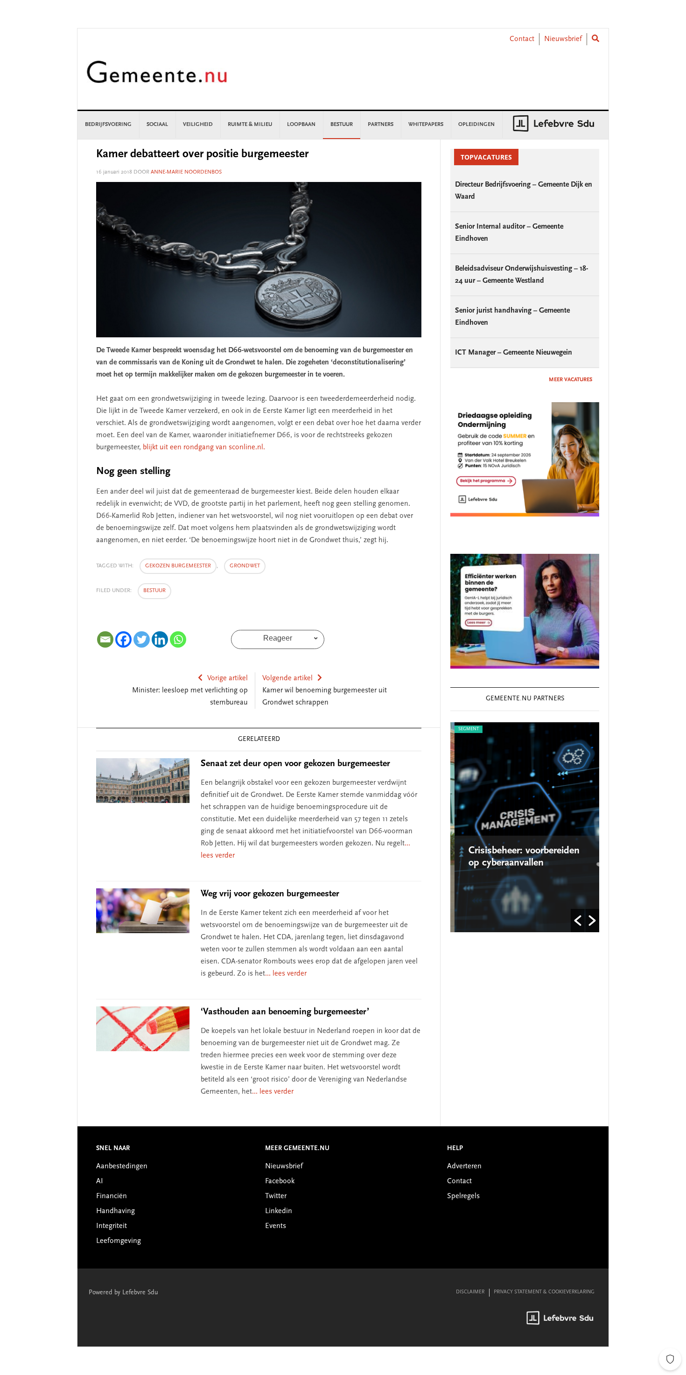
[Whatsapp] (178, 639)
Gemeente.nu (157, 78)
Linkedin (278, 1211)
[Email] (105, 639)
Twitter (276, 1196)
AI (99, 1181)
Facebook (279, 1181)
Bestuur (154, 590)
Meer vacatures (570, 380)
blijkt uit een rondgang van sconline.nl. (204, 447)
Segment (464, 729)
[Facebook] (123, 639)
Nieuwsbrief (563, 39)
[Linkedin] (160, 639)
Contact (522, 39)
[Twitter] (141, 639)
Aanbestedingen (121, 1166)
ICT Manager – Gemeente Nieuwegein (513, 352)
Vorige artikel (227, 678)
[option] (524, 827)
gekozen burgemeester (178, 566)
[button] (578, 920)
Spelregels (463, 1196)
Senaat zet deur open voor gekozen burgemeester (295, 763)
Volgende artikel (287, 678)
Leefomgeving (118, 1241)
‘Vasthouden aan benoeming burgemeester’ (285, 1012)
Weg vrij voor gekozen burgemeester (270, 894)
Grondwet (245, 566)
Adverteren (464, 1166)
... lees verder (286, 973)
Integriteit (111, 1226)
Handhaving (115, 1211)
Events (275, 1226)
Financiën (111, 1196)
